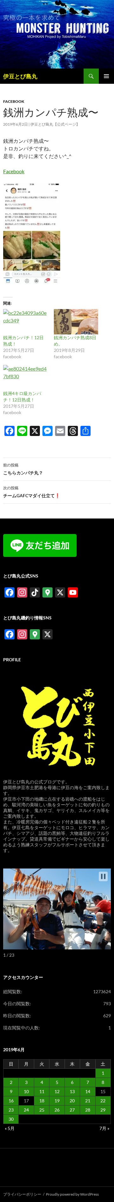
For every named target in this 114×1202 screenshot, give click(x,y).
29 (102, 1110)
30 (11, 1119)
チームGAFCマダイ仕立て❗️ (31, 491)
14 (87, 1091)
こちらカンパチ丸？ (23, 469)
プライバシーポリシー (22, 1194)
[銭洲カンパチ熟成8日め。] (76, 321)
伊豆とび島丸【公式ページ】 (55, 124)
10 (26, 1091)
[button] (103, 876)
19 (57, 1100)
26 (57, 1110)
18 (41, 1100)
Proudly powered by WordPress (72, 1194)
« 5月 (10, 1128)
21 (87, 1100)
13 (72, 1091)
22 (102, 1100)
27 (72, 1110)
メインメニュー (106, 76)
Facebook (13, 171)
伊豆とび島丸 (20, 76)
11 (41, 1091)
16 (11, 1100)
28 (87, 1110)
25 (41, 1110)
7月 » (104, 1128)
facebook (13, 101)
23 (11, 1110)
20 (72, 1100)
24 (26, 1110)
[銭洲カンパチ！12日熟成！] (25, 321)
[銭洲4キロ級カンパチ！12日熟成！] (25, 377)
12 (57, 1091)
